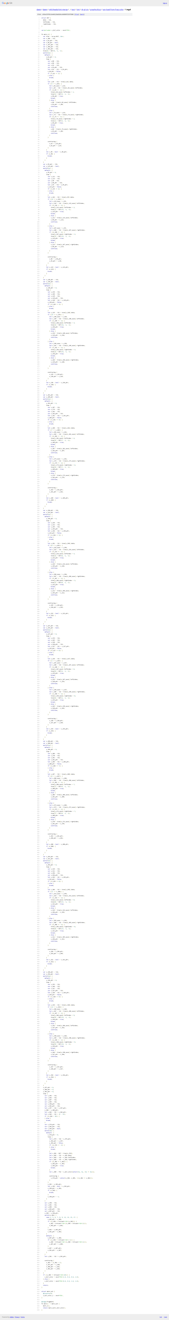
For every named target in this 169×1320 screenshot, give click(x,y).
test (73, 9)
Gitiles (12, 1317)
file (76, 14)
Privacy (17, 1317)
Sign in (165, 3)
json (165, 1317)
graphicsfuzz (95, 9)
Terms (23, 1317)
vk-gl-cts (85, 9)
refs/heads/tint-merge (58, 9)
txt (161, 1317)
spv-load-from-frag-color (113, 9)
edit (82, 14)
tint (78, 9)
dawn (39, 9)
